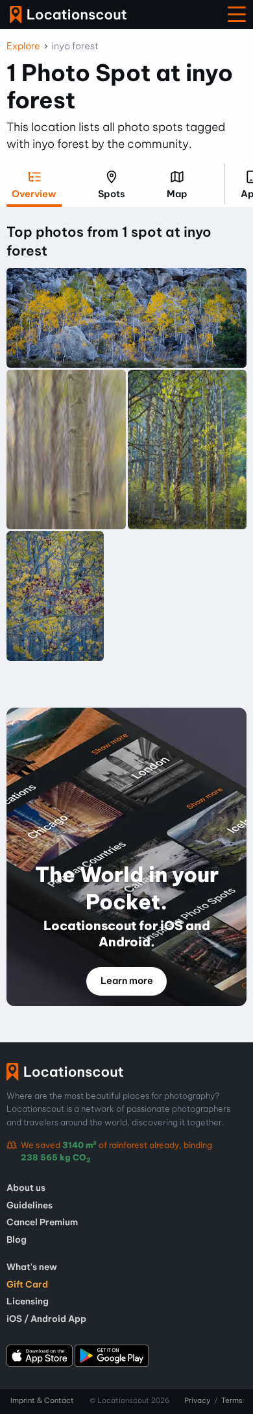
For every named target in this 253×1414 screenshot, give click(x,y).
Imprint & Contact (42, 1400)
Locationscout (68, 14)
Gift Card (27, 1284)
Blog (16, 1239)
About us (25, 1187)
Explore (23, 46)
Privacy (197, 1400)
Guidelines (29, 1205)
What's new (31, 1267)
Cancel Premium (42, 1222)
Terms (232, 1400)
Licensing (27, 1301)
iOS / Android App (46, 1318)
